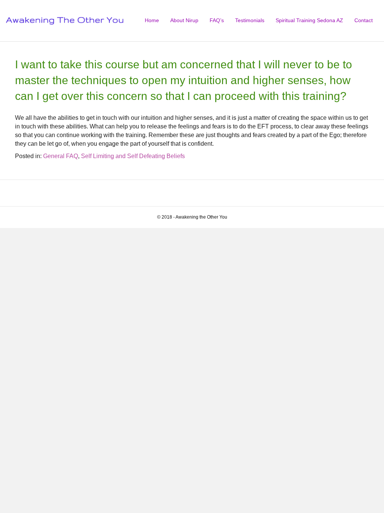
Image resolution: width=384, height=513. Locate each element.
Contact (363, 20)
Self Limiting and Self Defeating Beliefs (133, 156)
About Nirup (184, 20)
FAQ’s (217, 20)
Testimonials (249, 20)
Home (152, 20)
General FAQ (60, 156)
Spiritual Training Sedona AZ (309, 20)
